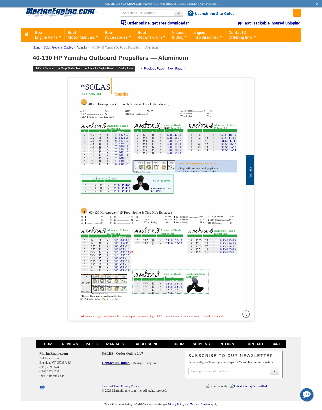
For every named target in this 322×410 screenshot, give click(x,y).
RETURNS (228, 344)
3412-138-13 (121, 249)
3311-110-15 (121, 158)
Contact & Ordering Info (240, 35)
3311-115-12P (121, 191)
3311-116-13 (174, 143)
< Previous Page (152, 68)
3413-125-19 (227, 249)
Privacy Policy (130, 386)
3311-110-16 (121, 161)
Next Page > (176, 68)
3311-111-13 (121, 152)
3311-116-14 (174, 146)
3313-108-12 (228, 144)
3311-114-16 (174, 152)
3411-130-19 (121, 267)
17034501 (104, 285)
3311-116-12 (174, 141)
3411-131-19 (174, 292)
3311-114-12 (121, 149)
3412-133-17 (121, 264)
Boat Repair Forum (150, 35)
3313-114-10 (228, 137)
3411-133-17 (121, 261)
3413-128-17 (227, 246)
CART (276, 344)
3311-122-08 (121, 137)
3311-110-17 (121, 163)
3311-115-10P (121, 185)
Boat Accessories (116, 35)
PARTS (92, 344)
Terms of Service (200, 404)
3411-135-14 (121, 252)
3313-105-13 (228, 147)
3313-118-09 (228, 134)
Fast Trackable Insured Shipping (271, 23)
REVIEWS (70, 344)
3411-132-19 (174, 240)
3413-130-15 (227, 243)
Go (178, 13)
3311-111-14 (121, 155)
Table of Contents (45, 68)
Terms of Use (110, 386)
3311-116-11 (121, 146)
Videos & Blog (178, 35)
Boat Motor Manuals (81, 35)
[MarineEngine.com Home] (65, 12)
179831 (159, 191)
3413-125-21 (227, 252)
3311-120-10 (174, 134)
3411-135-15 (121, 255)
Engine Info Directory (205, 35)
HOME (49, 344)
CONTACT (255, 344)
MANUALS (115, 344)
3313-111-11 (227, 141)
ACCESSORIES (148, 344)
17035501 (104, 293)
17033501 (147, 172)
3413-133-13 (227, 240)
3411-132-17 (174, 289)
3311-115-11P (121, 188)
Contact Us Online (116, 363)
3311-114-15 (174, 149)
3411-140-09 (121, 240)
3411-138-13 (121, 246)
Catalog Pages (126, 68)
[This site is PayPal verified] (249, 386)
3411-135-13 (174, 283)
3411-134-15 (174, 286)
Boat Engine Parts (46, 35)
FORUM (178, 344)
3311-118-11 (174, 137)
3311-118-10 (121, 143)
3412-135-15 (121, 258)
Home (36, 47)
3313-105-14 (228, 150)
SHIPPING (201, 344)
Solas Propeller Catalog (58, 47)
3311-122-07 (121, 135)
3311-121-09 (121, 140)
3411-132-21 (174, 243)
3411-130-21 (121, 270)
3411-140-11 (121, 243)
